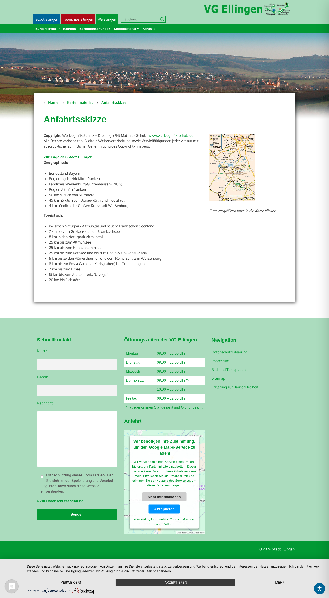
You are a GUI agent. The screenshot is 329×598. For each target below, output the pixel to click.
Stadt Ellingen (47, 19)
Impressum (220, 361)
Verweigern (71, 582)
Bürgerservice (46, 28)
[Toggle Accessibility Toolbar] (320, 589)
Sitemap (218, 378)
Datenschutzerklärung (229, 352)
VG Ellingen (107, 19)
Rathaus (69, 28)
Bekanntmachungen (94, 28)
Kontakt (149, 28)
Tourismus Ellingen (78, 19)
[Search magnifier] (162, 19)
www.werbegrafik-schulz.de (170, 135)
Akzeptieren (164, 509)
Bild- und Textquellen (229, 369)
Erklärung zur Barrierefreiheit (235, 387)
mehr (280, 582)
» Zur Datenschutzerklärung (60, 501)
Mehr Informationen (164, 497)
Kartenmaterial (125, 28)
